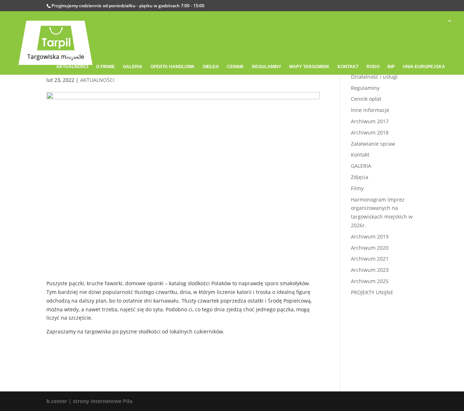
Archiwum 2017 (370, 121)
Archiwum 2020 (370, 247)
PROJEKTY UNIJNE (372, 292)
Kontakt (360, 154)
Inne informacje (370, 110)
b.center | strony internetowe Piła (89, 401)
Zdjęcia (359, 177)
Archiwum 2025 (370, 281)
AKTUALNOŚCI (97, 79)
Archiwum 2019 (370, 236)
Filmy (357, 188)
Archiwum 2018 (370, 132)
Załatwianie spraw (373, 143)
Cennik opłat (366, 98)
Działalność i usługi (374, 76)
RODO (373, 66)
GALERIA (361, 165)
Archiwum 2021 (370, 258)
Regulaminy (365, 87)
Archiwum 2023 (370, 269)
